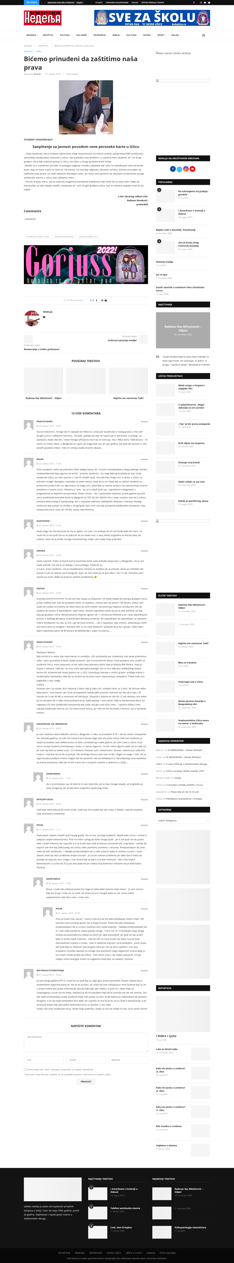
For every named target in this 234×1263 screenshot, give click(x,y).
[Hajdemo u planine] (200, 1150)
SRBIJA (116, 35)
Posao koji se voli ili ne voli (185, 791)
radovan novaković (64, 236)
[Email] (209, 2)
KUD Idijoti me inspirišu (191, 443)
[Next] (45, 2)
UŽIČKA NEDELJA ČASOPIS (152, 2)
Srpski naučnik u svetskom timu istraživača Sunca (180, 289)
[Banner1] (183, 857)
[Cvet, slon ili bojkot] (97, 1232)
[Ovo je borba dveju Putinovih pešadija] (165, 247)
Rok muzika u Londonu (169, 1126)
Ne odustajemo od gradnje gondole (193, 193)
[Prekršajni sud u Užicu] (165, 686)
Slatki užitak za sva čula (191, 481)
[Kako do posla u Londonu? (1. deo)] (200, 1111)
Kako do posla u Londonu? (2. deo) (170, 1089)
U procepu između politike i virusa (184, 784)
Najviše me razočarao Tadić (128, 398)
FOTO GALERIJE (168, 1252)
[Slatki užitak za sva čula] (165, 486)
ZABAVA (151, 1252)
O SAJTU (99, 2)
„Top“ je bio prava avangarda (194, 423)
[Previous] (42, 2)
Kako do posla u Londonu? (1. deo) (170, 1108)
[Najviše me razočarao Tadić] (128, 381)
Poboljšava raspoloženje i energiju (184, 798)
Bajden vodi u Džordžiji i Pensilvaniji (175, 229)
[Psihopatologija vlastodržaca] (161, 1232)
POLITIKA (65, 35)
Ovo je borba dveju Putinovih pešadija (188, 244)
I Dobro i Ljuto (166, 1036)
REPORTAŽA (95, 1252)
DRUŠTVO (48, 35)
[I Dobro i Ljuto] (183, 1014)
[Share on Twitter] (99, 300)
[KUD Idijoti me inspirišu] (165, 448)
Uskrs (159, 763)
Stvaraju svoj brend (189, 462)
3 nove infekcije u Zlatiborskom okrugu (186, 763)
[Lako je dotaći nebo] (200, 1054)
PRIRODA (80, 1252)
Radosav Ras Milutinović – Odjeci (65, 2)
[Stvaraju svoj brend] (165, 467)
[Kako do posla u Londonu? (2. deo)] (200, 1092)
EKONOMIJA (100, 35)
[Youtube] (205, 2)
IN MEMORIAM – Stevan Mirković (185, 750)
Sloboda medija (164, 261)
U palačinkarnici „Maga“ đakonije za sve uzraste (191, 406)
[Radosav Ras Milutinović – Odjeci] (43, 381)
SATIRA (147, 35)
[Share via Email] (106, 300)
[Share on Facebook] (96, 300)
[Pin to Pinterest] (102, 300)
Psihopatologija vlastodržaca (190, 1227)
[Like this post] (93, 300)
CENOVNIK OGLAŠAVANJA (117, 2)
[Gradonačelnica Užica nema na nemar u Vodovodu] (165, 725)
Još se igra (161, 274)
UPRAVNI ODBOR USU (88, 236)
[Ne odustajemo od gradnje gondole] (165, 196)
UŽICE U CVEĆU (134, 1252)
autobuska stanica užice (37, 236)
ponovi (144, 422)
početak (28, 45)
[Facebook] (193, 2)
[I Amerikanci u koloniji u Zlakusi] (165, 215)
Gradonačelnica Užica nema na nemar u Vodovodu (193, 722)
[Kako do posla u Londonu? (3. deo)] (200, 1073)
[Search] (208, 35)
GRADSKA (31, 35)
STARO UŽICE (114, 1252)
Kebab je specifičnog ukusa (193, 500)
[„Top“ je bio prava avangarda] (165, 428)
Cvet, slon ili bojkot (121, 1227)
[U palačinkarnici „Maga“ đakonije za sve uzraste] (165, 409)
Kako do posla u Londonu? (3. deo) (170, 1070)
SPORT (160, 35)
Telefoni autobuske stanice (125, 1208)
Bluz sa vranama (187, 662)
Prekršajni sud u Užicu (190, 681)
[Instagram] (201, 2)
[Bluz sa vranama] (165, 667)
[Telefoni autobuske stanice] (97, 1213)
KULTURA (131, 35)
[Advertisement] (183, 126)
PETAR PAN (64, 1252)
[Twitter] (197, 2)
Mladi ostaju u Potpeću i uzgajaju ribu (191, 387)
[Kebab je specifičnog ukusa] (165, 505)
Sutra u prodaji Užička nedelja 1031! (185, 770)
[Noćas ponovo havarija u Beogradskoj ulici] (165, 706)
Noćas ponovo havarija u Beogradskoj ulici (192, 703)
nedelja (37, 74)
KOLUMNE (81, 35)
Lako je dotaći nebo (167, 1049)
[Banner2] (183, 904)
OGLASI (135, 2)
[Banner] (183, 952)
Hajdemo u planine (166, 1145)
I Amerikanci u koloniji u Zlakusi (191, 212)
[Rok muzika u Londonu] (200, 1131)
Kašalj (178, 777)
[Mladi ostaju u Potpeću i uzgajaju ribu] (165, 390)
